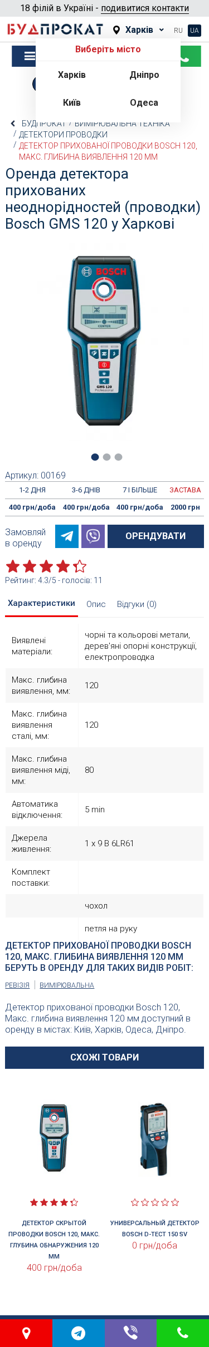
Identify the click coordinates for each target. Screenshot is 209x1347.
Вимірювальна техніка (122, 123)
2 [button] (106, 457)
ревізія (17, 985)
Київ (72, 102)
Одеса (144, 102)
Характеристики (41, 603)
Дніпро (144, 75)
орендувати (155, 536)
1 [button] (95, 457)
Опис (96, 604)
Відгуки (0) (137, 604)
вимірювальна (67, 985)
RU (178, 30)
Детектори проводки (63, 134)
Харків (72, 75)
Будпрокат (44, 123)
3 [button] (118, 457)
